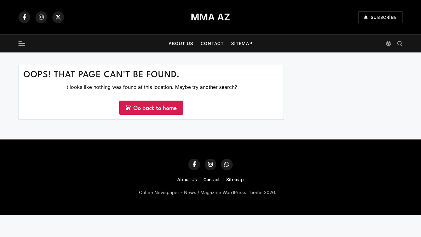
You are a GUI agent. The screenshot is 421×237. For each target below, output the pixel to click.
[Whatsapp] (227, 164)
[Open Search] (400, 43)
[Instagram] (41, 17)
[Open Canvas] (21, 43)
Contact (212, 43)
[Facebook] (24, 17)
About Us (181, 43)
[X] (58, 17)
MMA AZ (210, 17)
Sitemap (241, 43)
